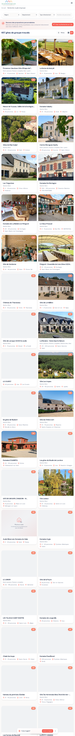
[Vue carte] (71, 32)
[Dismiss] (55, 731)
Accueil (3, 8)
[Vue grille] (68, 32)
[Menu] (72, 3)
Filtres (62, 33)
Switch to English (47, 731)
